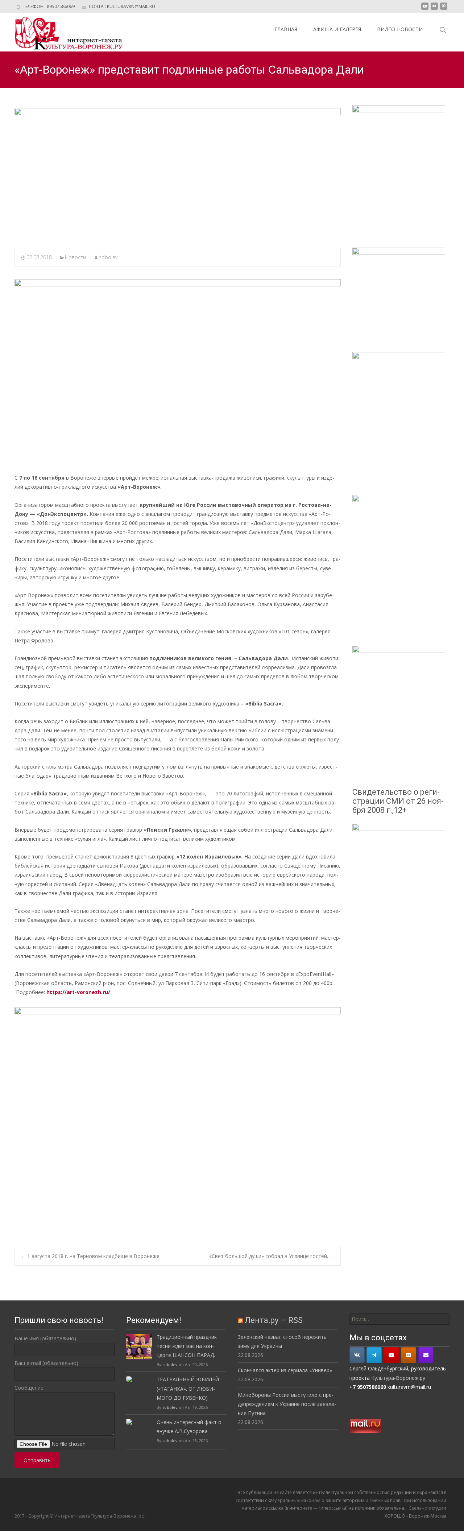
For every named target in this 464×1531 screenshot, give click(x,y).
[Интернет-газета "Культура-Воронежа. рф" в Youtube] (391, 1355)
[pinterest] (443, 8)
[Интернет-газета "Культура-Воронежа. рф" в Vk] (357, 1355)
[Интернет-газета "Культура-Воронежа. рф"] (63, 32)
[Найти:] (399, 1319)
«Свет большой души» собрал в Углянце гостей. (272, 1256)
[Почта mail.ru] (426, 1355)
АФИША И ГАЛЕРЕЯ (337, 29)
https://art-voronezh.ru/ (78, 992)
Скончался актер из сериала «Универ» (285, 1370)
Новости (75, 257)
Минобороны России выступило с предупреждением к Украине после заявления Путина (287, 1403)
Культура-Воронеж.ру (398, 1377)
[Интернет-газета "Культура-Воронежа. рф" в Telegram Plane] (374, 1355)
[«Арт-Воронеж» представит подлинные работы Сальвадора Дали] (177, 173)
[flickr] (434, 8)
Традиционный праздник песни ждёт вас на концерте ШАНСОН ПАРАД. (187, 1345)
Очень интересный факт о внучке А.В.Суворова (189, 1427)
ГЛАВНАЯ (285, 29)
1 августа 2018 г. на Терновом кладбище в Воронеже (90, 1256)
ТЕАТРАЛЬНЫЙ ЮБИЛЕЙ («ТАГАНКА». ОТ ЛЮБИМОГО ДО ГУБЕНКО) (188, 1388)
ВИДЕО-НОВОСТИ (400, 29)
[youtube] (424, 8)
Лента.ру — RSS (274, 1320)
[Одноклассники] (408, 1355)
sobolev (108, 257)
